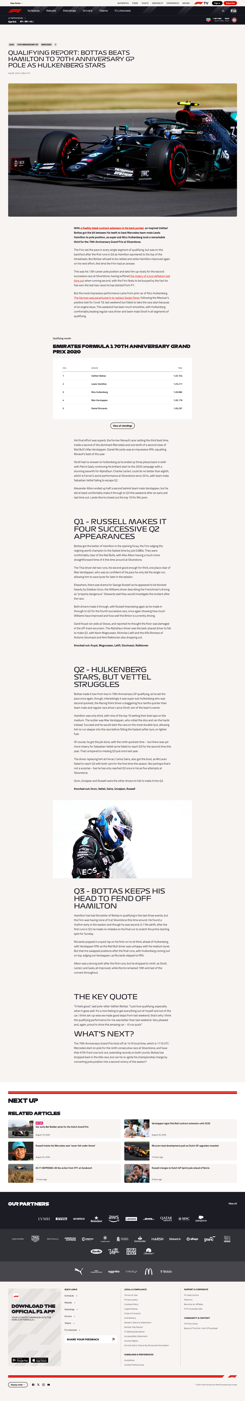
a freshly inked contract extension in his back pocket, (112, 228)
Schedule (33, 11)
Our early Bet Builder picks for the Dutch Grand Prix (62, 1127)
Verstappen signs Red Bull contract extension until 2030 (181, 1123)
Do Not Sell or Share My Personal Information (146, 1345)
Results (51, 11)
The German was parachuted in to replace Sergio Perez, (107, 297)
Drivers (87, 11)
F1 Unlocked (123, 11)
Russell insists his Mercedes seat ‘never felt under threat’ (65, 1146)
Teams (103, 11)
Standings (69, 11)
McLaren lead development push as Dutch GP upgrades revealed (185, 1146)
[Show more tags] (55, 44)
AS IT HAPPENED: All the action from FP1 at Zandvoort (64, 1168)
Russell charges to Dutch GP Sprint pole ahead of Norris (181, 1168)
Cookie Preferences (134, 1365)
